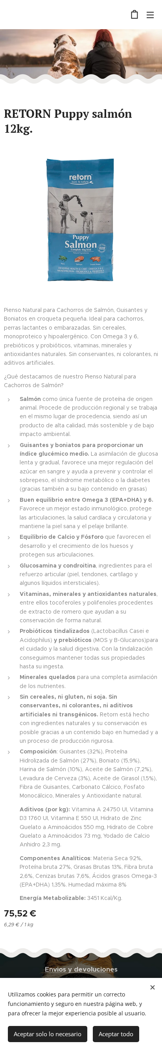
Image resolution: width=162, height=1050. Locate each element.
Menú (150, 14)
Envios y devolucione (79, 969)
